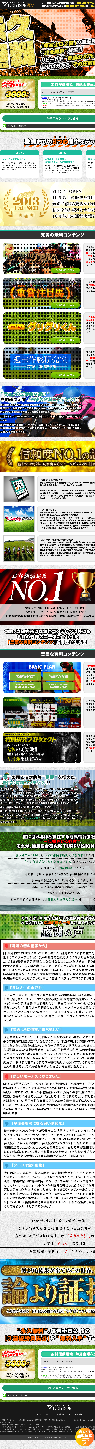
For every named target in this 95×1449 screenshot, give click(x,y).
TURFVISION (18, 4)
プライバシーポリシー (44, 1414)
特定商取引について (64, 1414)
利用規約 (78, 1414)
